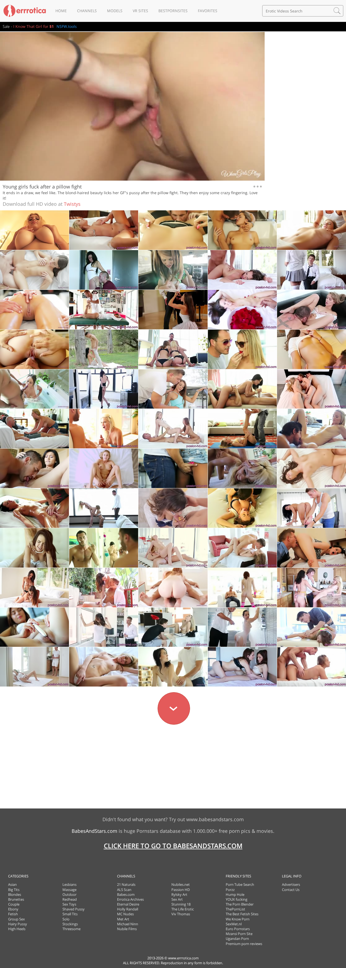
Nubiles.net (180, 884)
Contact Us (291, 889)
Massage (69, 889)
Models (114, 10)
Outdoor (69, 894)
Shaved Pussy (73, 909)
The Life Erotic (182, 909)
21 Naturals (126, 884)
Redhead (69, 899)
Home (61, 10)
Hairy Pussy (17, 923)
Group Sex (16, 919)
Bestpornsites (173, 10)
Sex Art (177, 899)
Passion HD (180, 889)
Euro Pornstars (238, 928)
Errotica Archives (130, 899)
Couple (13, 904)
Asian (12, 884)
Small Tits (70, 913)
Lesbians (69, 884)
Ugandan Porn (237, 938)
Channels (87, 10)
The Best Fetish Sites (242, 913)
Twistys (72, 204)
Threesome (71, 928)
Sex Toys (69, 904)
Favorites (207, 10)
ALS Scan (124, 889)
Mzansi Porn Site (239, 933)
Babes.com (126, 894)
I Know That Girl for (33, 26)
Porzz (230, 889)
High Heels (16, 928)
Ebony (13, 909)
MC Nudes (125, 913)
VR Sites (140, 10)
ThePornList (235, 909)
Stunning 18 (181, 904)
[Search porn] (337, 10)
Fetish (13, 913)
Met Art (123, 919)
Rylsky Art (179, 894)
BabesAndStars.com (94, 831)
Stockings (70, 923)
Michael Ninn (127, 923)
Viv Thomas (180, 913)
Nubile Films (127, 928)
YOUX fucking (236, 899)
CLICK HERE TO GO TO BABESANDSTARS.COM (173, 845)
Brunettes (16, 899)
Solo (65, 919)
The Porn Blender (240, 904)
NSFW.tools (66, 26)
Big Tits (13, 889)
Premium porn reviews (244, 943)
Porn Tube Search (240, 884)
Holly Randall (127, 909)
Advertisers (291, 884)
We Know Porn (237, 919)
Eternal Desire (128, 904)
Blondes (14, 894)
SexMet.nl (234, 923)
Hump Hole (235, 894)
